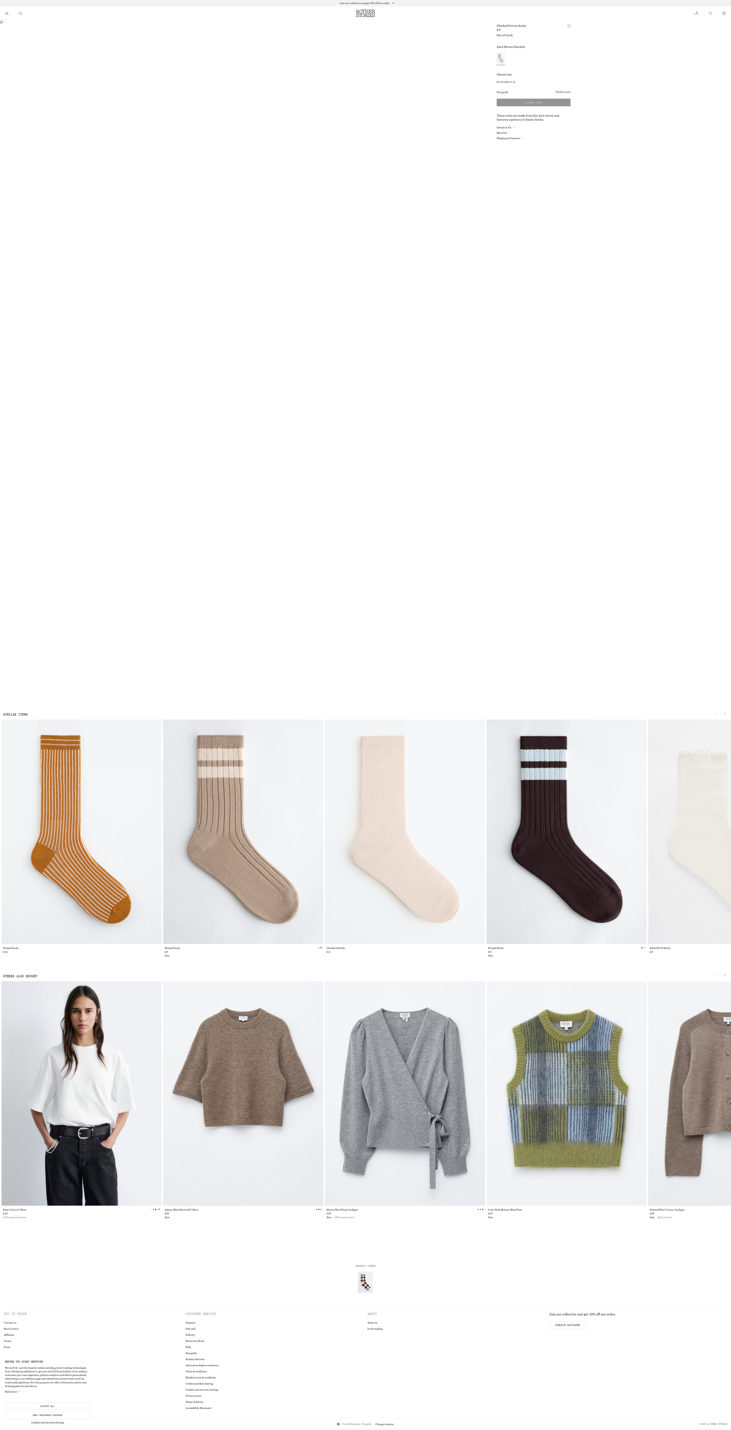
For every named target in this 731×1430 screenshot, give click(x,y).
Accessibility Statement (198, 1408)
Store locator (11, 1329)
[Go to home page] (365, 13)
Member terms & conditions (201, 1377)
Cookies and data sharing (199, 1384)
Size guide (502, 92)
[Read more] (365, 3)
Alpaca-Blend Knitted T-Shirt (181, 1210)
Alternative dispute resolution (202, 1365)
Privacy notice (193, 1396)
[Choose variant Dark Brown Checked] (501, 58)
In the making (375, 1329)
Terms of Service (194, 1402)
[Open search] (20, 13)
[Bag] (724, 13)
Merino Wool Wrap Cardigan (342, 1210)
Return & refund (195, 1341)
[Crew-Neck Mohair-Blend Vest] (567, 1093)
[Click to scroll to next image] (725, 713)
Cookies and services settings (47, 1422)
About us (372, 1323)
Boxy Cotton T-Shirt (15, 1210)
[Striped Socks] (82, 832)
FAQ (188, 1347)
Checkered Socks (335, 948)
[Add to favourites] (569, 26)
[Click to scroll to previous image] (717, 713)
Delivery (190, 1335)
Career (7, 1341)
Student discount (195, 1359)
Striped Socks (10, 948)
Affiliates (9, 1335)
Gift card (191, 1329)
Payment (191, 1323)
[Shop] (7, 13)
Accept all (47, 1406)
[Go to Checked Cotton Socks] (365, 1282)
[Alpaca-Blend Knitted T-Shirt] (243, 1093)
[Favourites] (710, 13)
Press (7, 1347)
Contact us (10, 1323)
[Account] (697, 13)
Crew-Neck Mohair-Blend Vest (505, 1210)
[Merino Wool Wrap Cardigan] (405, 1093)
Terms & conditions (196, 1371)
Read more (11, 1392)
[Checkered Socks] (405, 832)
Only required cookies (48, 1415)
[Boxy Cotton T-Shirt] (82, 1093)
